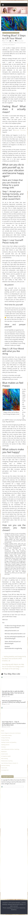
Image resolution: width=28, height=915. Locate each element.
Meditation (4, 751)
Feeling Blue (10, 42)
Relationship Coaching (6, 761)
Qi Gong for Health (6, 756)
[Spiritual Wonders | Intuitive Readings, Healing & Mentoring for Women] (14, 7)
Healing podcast (5, 744)
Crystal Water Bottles (6, 735)
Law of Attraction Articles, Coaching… (10, 749)
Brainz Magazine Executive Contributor (11, 733)
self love (5, 44)
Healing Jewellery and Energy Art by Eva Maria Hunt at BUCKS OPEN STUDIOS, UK (14, 659)
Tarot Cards (4, 767)
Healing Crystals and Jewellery (8, 742)
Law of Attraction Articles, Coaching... (11, 32)
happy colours (17, 42)
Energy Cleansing (5, 737)
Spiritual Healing (5, 765)
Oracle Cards (4, 754)
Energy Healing (5, 740)
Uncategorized (5, 770)
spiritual (13, 40)
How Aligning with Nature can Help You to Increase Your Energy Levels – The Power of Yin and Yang (13, 666)
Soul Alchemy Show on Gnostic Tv (9, 763)
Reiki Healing (4, 758)
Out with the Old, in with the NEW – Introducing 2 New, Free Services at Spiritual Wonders (13, 692)
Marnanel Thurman (19, 130)
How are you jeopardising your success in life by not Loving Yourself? (14, 701)
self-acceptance (11, 44)
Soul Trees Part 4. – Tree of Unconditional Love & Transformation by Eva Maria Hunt (14, 723)
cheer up (18, 40)
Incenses (3, 747)
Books (2, 730)
